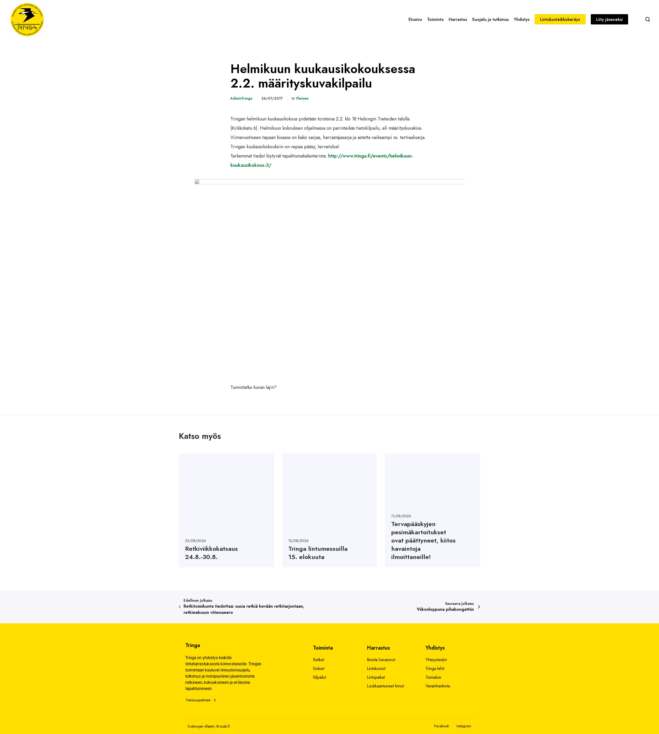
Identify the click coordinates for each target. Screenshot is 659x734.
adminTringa (241, 98)
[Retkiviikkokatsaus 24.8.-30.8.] (226, 510)
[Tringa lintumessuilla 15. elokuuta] (329, 510)
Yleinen (302, 98)
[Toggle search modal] (648, 19)
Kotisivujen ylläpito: (201, 726)
